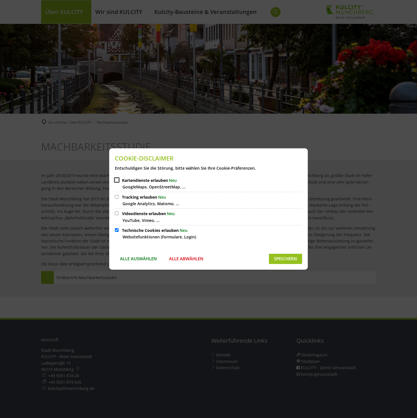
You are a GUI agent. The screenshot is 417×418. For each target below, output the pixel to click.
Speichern (285, 258)
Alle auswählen (138, 258)
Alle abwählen (186, 258)
